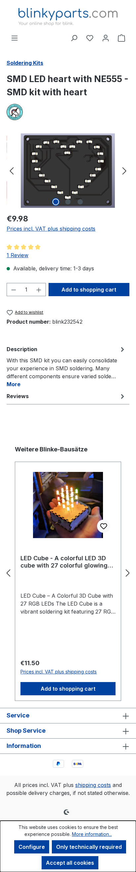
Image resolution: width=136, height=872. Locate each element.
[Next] (124, 170)
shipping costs (93, 785)
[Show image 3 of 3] (80, 202)
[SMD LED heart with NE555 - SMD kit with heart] (68, 170)
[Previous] (12, 170)
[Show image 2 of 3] (68, 202)
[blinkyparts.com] (68, 112)
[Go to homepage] (68, 17)
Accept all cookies (70, 862)
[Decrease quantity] (13, 289)
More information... (92, 834)
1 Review (17, 255)
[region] (68, 170)
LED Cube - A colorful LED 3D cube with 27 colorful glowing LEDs (64, 562)
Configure (31, 847)
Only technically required (89, 847)
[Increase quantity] (39, 289)
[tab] (66, 366)
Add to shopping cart (88, 289)
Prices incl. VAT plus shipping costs (51, 228)
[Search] (74, 37)
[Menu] (14, 37)
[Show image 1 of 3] (55, 202)
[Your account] (106, 37)
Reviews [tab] (18, 396)
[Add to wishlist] (103, 526)
